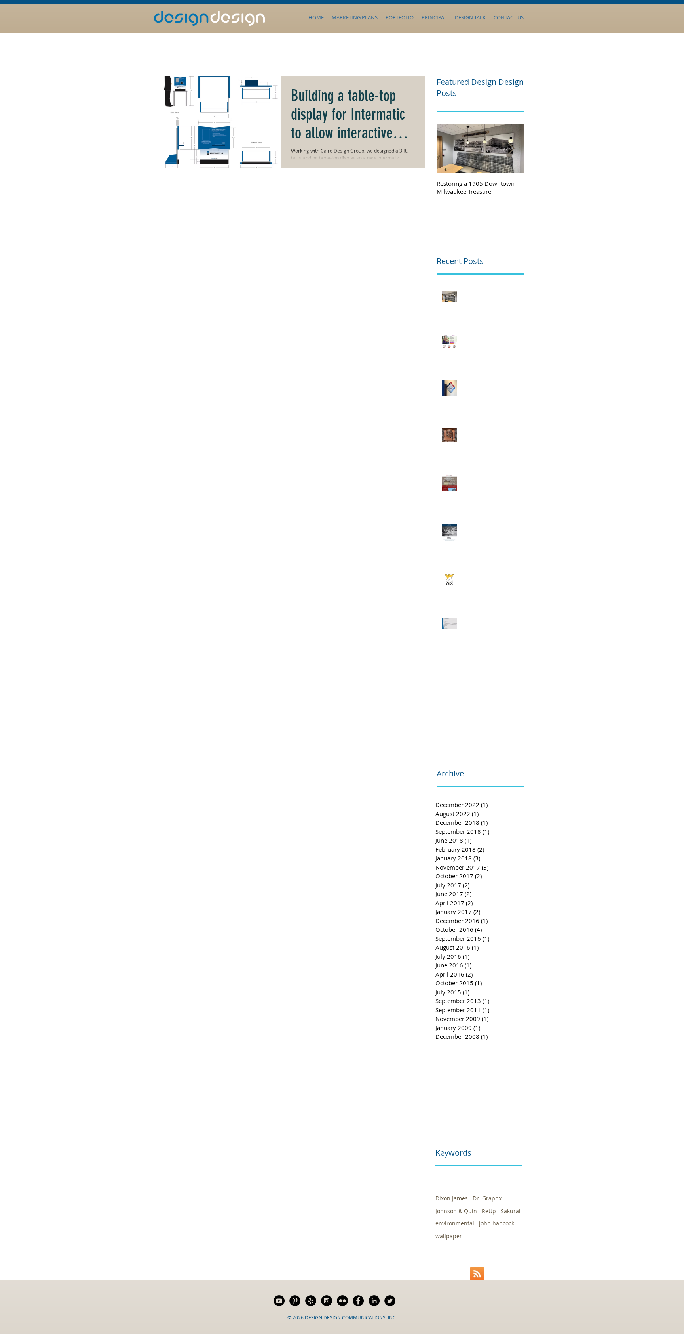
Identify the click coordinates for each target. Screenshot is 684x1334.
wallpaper (448, 1236)
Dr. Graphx (487, 1198)
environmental (454, 1223)
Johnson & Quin (456, 1211)
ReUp (489, 1211)
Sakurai (511, 1211)
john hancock (496, 1223)
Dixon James (451, 1198)
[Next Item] (511, 149)
